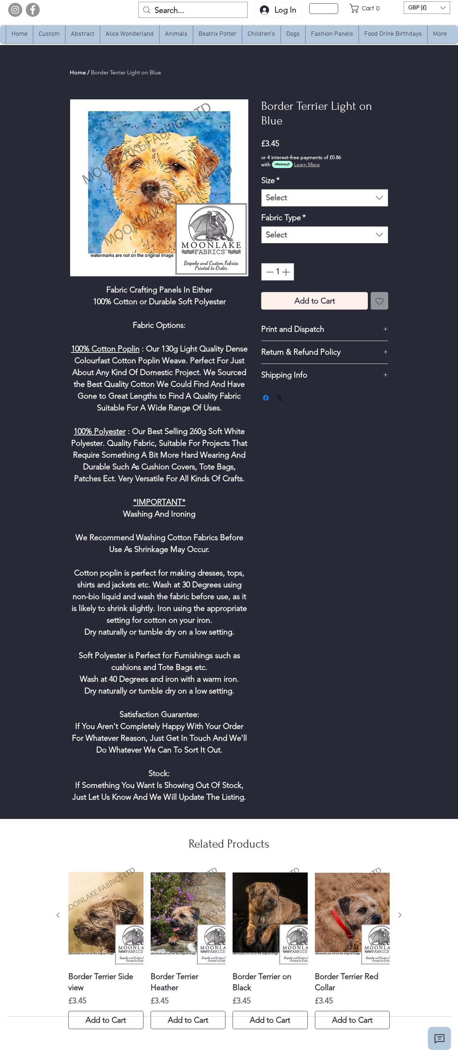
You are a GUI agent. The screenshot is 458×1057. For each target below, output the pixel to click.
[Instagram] (15, 10)
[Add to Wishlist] (379, 301)
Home (78, 72)
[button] (367, 8)
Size (270, 180)
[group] (229, 947)
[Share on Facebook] (266, 398)
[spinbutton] (278, 271)
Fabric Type (283, 217)
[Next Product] (400, 915)
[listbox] (427, 7)
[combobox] (324, 198)
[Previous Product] (58, 915)
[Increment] (286, 271)
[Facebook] (33, 10)
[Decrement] (269, 271)
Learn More (307, 164)
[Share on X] (279, 398)
